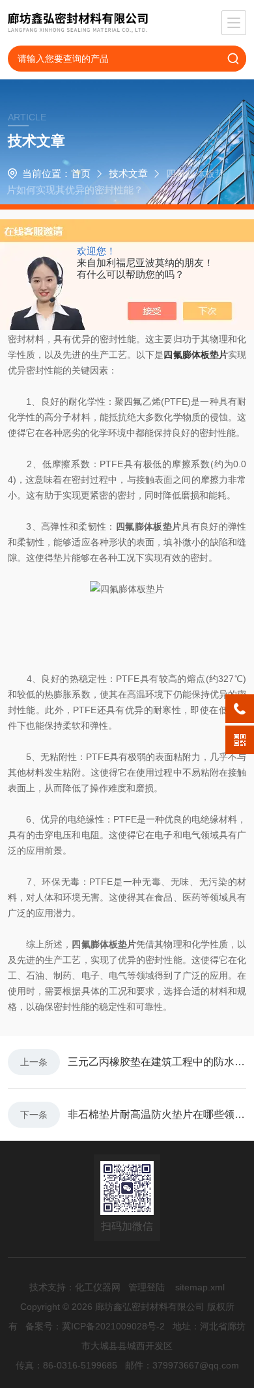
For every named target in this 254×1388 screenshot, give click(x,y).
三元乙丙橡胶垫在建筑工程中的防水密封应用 (157, 1061)
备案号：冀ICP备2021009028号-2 (95, 1326)
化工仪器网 (97, 1287)
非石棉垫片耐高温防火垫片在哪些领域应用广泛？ (157, 1114)
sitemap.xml (200, 1287)
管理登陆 (146, 1287)
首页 (81, 173)
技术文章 (128, 173)
